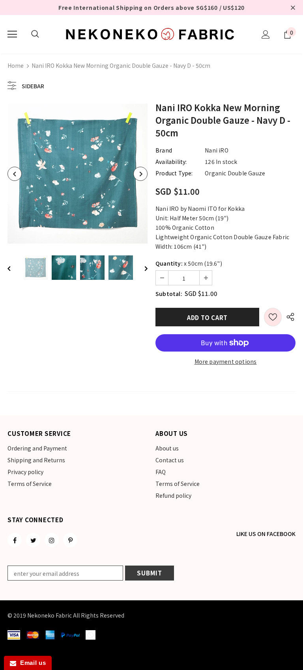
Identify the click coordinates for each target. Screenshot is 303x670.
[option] (77, 174)
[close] (293, 7)
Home (15, 65)
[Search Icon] (35, 34)
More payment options (226, 361)
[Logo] (151, 33)
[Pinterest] (70, 540)
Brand (163, 150)
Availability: (171, 162)
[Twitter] (33, 540)
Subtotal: (168, 294)
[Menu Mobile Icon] (12, 34)
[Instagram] (52, 540)
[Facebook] (14, 540)
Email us (31, 662)
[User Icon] (266, 34)
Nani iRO (216, 150)
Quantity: (169, 263)
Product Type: (174, 173)
